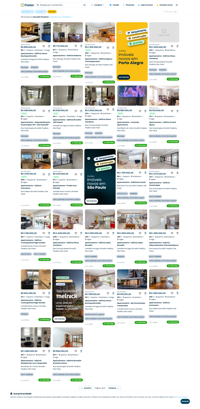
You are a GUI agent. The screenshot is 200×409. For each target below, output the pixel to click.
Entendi (185, 401)
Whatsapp (45, 76)
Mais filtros (52, 12)
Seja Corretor (147, 5)
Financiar (130, 5)
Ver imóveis (124, 77)
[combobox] (67, 17)
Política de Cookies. (181, 397)
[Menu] (176, 5)
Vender (116, 5)
